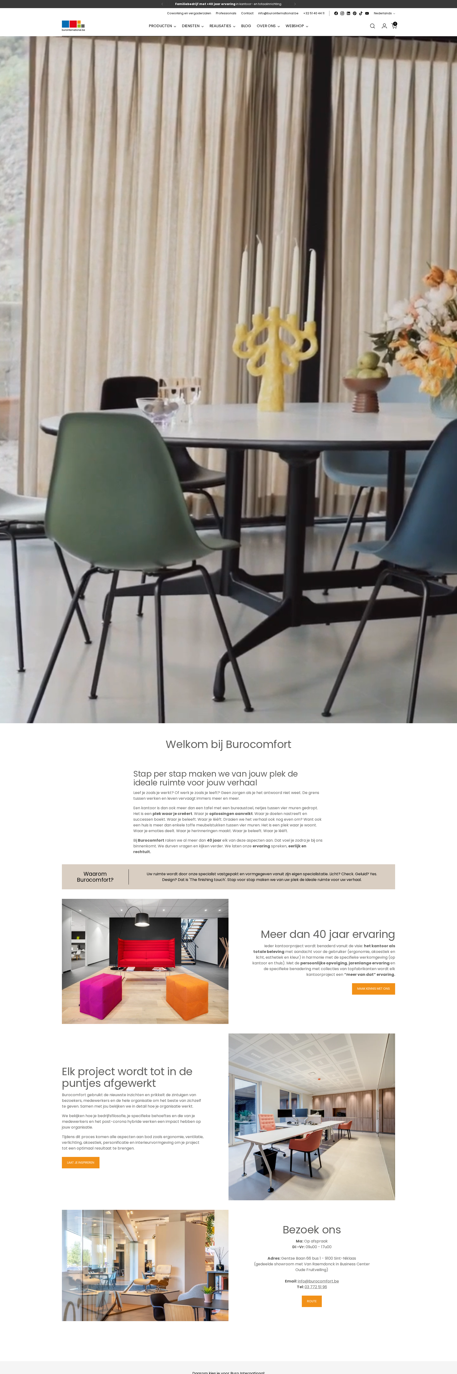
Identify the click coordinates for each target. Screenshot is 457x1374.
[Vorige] (162, 4)
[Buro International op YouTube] (367, 13)
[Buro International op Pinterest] (355, 13)
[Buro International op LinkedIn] (348, 13)
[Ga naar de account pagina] (382, 26)
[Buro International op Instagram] (342, 13)
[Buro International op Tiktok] (361, 13)
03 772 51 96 (316, 1287)
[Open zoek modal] (372, 26)
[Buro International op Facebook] (336, 13)
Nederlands (383, 13)
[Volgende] (295, 4)
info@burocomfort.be (318, 1281)
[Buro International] (74, 25)
